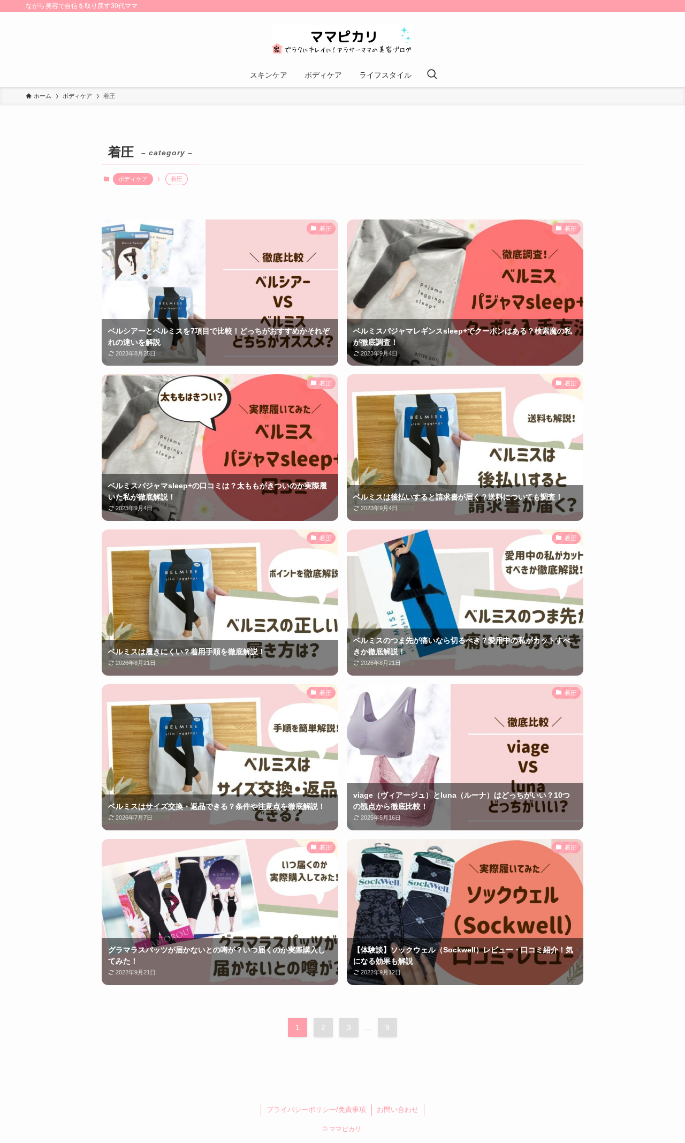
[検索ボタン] (432, 75)
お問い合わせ (397, 1110)
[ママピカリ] (342, 39)
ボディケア (133, 179)
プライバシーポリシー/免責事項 (316, 1110)
